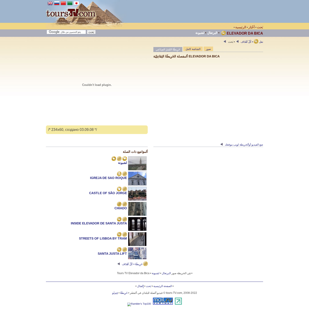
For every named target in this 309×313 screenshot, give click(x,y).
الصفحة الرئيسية (162, 286)
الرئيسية (240, 27)
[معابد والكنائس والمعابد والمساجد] (119, 174)
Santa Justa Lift (112, 253)
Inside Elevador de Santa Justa (99, 223)
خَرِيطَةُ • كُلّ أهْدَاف (132, 264)
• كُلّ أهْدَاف (246, 41)
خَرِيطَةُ (124, 292)
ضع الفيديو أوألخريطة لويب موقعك (243, 144)
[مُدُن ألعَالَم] (114, 159)
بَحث (260, 27)
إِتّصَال (140, 286)
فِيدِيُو (115, 292)
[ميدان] (119, 204)
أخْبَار (251, 27)
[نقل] (119, 219)
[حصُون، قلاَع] (119, 189)
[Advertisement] (180, 11)
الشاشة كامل (192, 49)
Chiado (120, 208)
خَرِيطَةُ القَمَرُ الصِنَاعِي (168, 49)
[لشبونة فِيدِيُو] (124, 159)
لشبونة (199, 33)
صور (208, 49)
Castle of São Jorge (108, 193)
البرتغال (212, 33)
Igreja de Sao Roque (108, 178)
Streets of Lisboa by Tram (103, 238)
